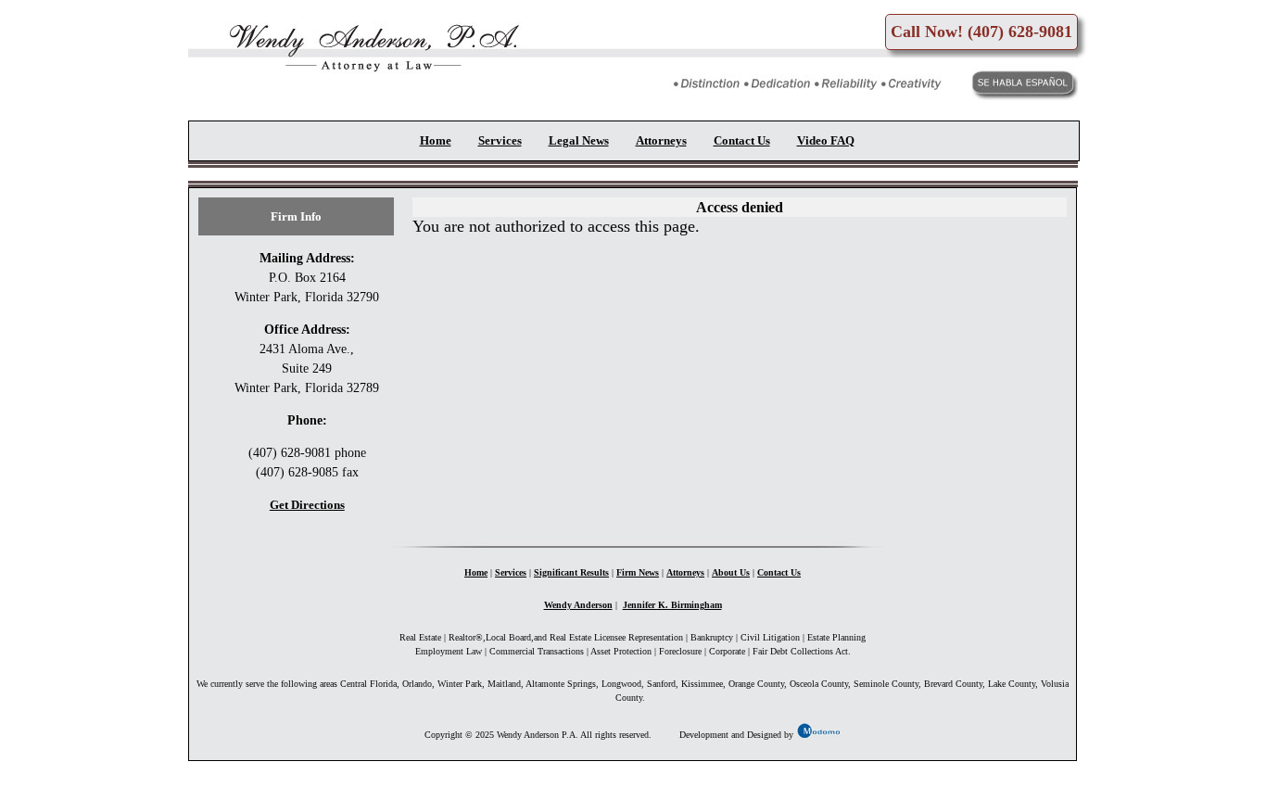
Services (500, 140)
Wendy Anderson (578, 605)
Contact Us (742, 140)
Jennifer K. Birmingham (672, 605)
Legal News (579, 140)
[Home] (358, 84)
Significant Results (571, 572)
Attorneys (661, 140)
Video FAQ (826, 140)
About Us (731, 572)
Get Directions (307, 505)
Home (435, 140)
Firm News (637, 572)
